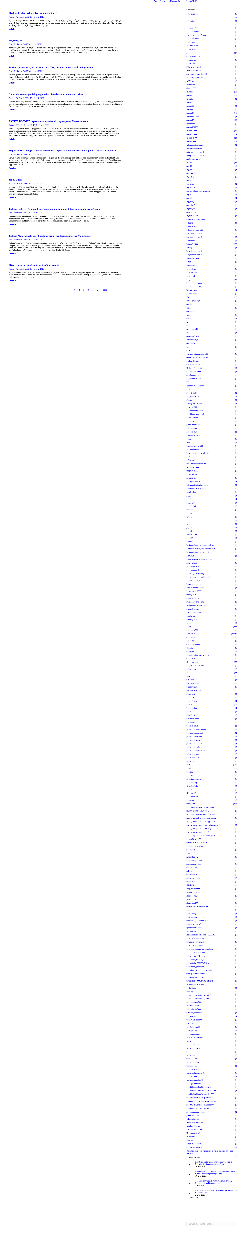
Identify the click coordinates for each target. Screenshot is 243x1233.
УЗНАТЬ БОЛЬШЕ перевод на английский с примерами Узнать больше (48, 121)
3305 (105, 290)
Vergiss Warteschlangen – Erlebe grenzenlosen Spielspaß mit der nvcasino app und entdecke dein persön (63, 150)
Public (11, 17)
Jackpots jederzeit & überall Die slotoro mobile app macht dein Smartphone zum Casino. (55, 209)
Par (24, 17)
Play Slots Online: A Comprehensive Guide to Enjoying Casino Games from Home (213, 1163)
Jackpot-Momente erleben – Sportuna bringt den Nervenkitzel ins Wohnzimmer (50, 236)
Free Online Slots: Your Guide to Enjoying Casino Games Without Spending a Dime (215, 1172)
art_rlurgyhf (15, 40)
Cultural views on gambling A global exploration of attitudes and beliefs (46, 94)
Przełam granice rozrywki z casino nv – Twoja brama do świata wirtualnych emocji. (52, 67)
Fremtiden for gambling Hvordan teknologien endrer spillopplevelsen (216, 1191)
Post (10, 44)
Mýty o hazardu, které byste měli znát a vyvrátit (34, 265)
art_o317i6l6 (15, 179)
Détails (12, 29)
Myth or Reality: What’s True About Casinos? (33, 13)
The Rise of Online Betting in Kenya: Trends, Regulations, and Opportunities (213, 1182)
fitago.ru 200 (14, 125)
